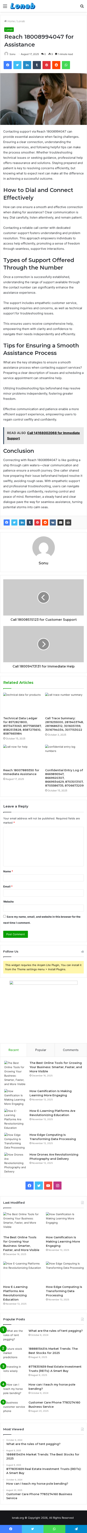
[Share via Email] (60, 522)
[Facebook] (7, 522)
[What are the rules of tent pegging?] (14, 1336)
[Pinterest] (37, 522)
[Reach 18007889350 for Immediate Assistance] (22, 755)
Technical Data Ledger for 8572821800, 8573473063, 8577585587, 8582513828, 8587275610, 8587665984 (22, 725)
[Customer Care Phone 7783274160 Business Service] (14, 1408)
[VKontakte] (53, 522)
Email (8, 886)
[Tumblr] (30, 522)
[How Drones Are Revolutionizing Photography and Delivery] (15, 1163)
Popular (40, 1050)
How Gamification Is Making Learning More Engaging (63, 1242)
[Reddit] (45, 522)
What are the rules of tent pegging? (56, 1331)
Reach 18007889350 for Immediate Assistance (21, 772)
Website (8, 901)
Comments (71, 1050)
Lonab (21, 21)
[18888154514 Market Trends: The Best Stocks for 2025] (14, 1354)
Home (11, 21)
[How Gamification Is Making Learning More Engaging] (15, 1097)
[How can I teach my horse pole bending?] (14, 1390)
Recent (13, 1050)
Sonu (12, 54)
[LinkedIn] (22, 522)
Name (8, 871)
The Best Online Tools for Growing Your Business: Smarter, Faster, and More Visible (56, 1067)
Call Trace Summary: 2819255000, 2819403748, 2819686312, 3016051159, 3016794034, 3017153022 (64, 724)
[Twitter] (14, 522)
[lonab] (22, 6)
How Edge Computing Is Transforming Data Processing (64, 1291)
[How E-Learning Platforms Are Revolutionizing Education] (15, 1119)
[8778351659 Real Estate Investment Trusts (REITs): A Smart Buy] (14, 1372)
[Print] (68, 522)
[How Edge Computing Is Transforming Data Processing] (15, 1141)
